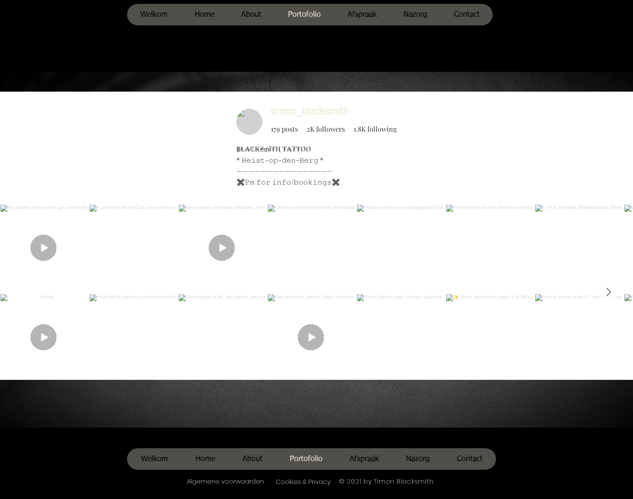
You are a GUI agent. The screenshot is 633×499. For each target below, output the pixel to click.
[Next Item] (608, 292)
